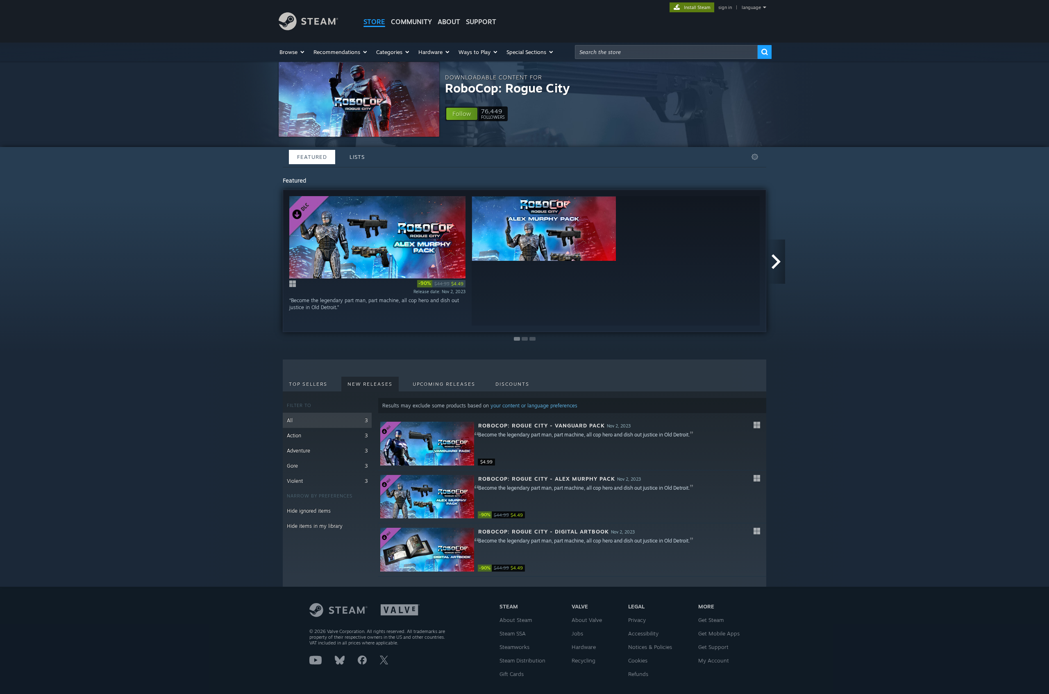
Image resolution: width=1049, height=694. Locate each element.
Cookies (637, 660)
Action (327, 435)
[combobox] (666, 52)
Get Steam (711, 620)
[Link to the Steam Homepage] (308, 28)
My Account (713, 660)
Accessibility (643, 633)
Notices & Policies (650, 647)
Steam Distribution (522, 660)
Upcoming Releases (444, 384)
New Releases (370, 384)
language (751, 7)
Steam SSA (513, 633)
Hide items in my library (315, 526)
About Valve (587, 620)
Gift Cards (512, 674)
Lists (357, 157)
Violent (327, 481)
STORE (374, 22)
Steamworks (514, 647)
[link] (441, 283)
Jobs (577, 633)
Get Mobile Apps (719, 633)
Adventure (327, 451)
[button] (292, 52)
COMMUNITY (411, 22)
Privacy (637, 620)
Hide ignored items (309, 511)
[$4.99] (427, 444)
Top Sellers (308, 384)
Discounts (512, 384)
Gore (327, 466)
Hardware (584, 647)
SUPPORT (481, 22)
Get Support (713, 647)
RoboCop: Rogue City (507, 87)
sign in (725, 7)
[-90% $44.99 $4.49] (427, 497)
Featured (312, 157)
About (449, 22)
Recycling (583, 660)
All (327, 420)
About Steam (516, 620)
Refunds (638, 674)
